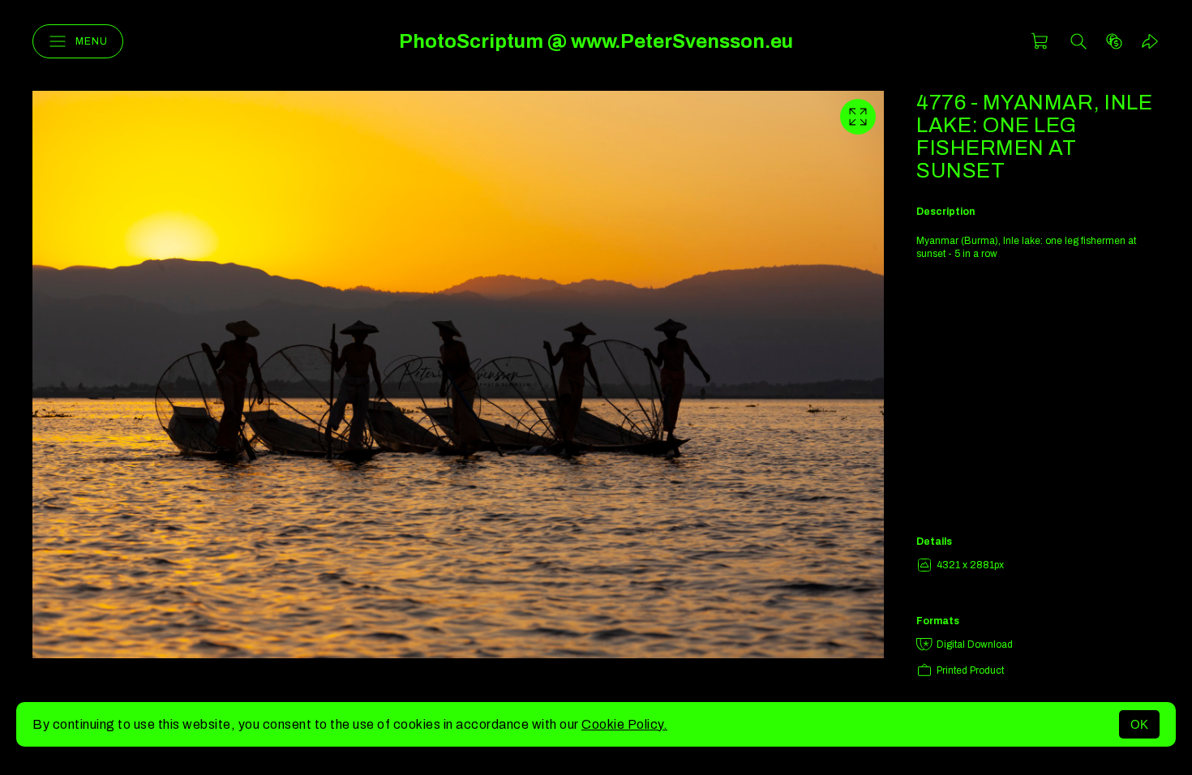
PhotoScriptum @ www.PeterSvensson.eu (596, 41)
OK (1139, 724)
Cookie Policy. (624, 724)
